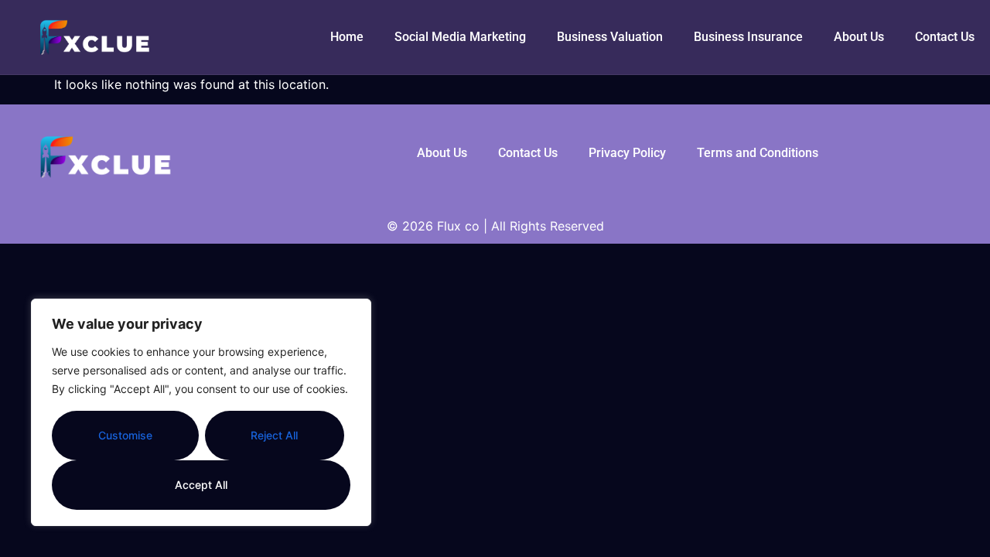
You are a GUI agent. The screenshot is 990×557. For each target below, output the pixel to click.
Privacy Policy (627, 152)
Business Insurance (748, 36)
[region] (201, 412)
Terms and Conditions (757, 152)
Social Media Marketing (460, 36)
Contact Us (945, 36)
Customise (125, 435)
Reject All (274, 435)
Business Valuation (610, 36)
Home (347, 36)
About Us (859, 36)
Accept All (201, 484)
